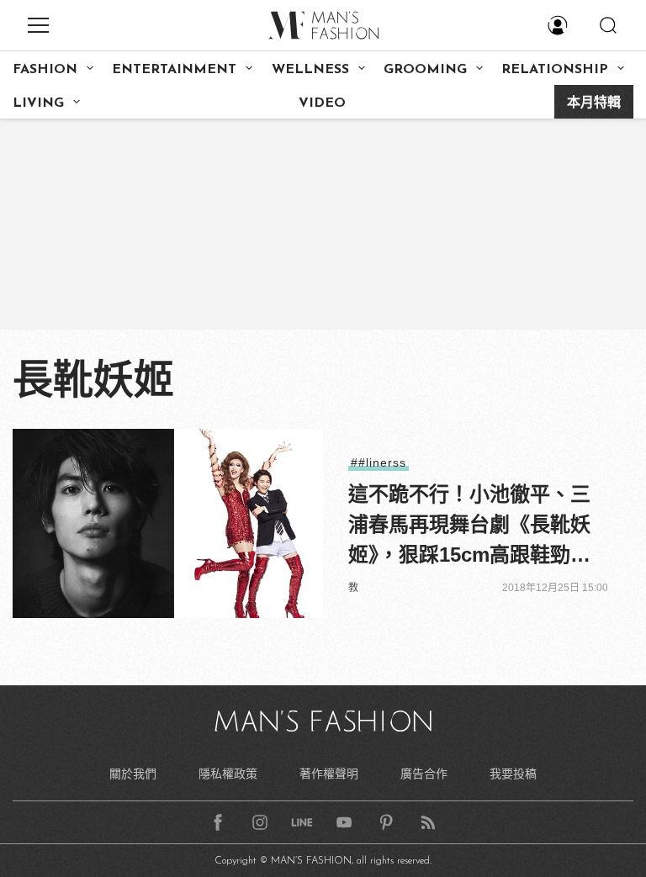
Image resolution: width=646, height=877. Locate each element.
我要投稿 (513, 773)
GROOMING (425, 70)
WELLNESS (310, 70)
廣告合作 (423, 773)
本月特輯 (594, 103)
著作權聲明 (328, 773)
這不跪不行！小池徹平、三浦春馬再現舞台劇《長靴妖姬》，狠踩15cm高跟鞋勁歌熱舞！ (469, 526)
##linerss (378, 462)
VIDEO (322, 103)
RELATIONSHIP (554, 70)
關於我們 (132, 773)
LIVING (38, 103)
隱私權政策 (228, 773)
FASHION (45, 70)
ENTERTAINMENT (174, 70)
